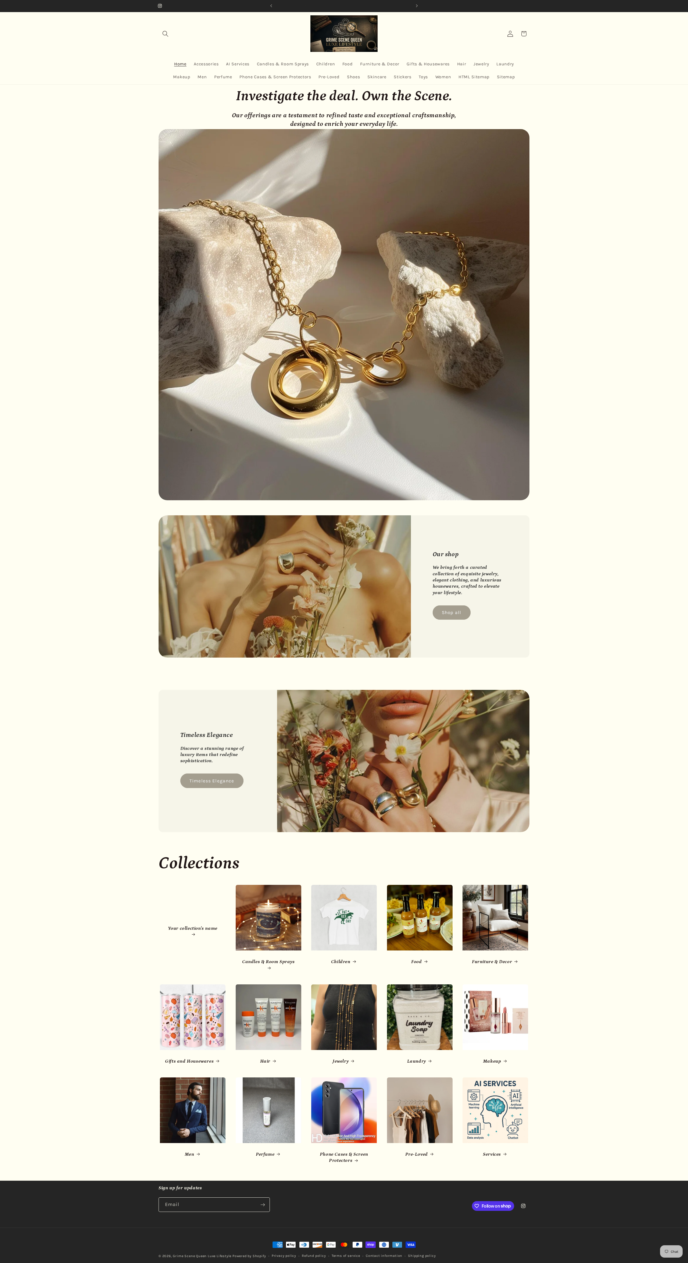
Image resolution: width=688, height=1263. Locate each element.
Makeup (492, 1061)
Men (189, 1154)
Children (340, 961)
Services (492, 1154)
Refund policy (314, 1256)
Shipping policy (422, 1256)
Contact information (384, 1256)
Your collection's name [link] (192, 928)
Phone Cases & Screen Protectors (344, 1157)
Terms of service (346, 1256)
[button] (165, 34)
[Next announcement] (417, 6)
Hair (265, 1061)
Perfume (265, 1154)
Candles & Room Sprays (268, 961)
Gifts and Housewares (189, 1061)
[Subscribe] (263, 1204)
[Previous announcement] (271, 6)
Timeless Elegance (211, 780)
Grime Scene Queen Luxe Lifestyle (202, 1256)
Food (416, 961)
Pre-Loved (416, 1154)
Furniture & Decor (492, 961)
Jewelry (341, 1061)
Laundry (416, 1061)
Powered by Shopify (249, 1256)
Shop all (451, 612)
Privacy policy (284, 1256)
